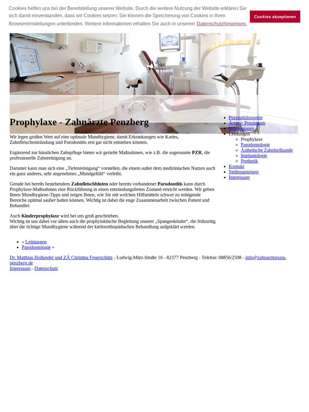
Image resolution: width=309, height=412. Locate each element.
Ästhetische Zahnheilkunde (267, 150)
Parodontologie (255, 144)
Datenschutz (46, 268)
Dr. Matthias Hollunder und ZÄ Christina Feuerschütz (61, 257)
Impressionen (241, 128)
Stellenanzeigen (244, 171)
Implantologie (254, 155)
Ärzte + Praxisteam (247, 122)
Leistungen (35, 241)
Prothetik (249, 160)
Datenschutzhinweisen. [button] (222, 23)
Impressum (239, 177)
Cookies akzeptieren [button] (275, 16)
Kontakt (236, 166)
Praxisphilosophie (246, 117)
